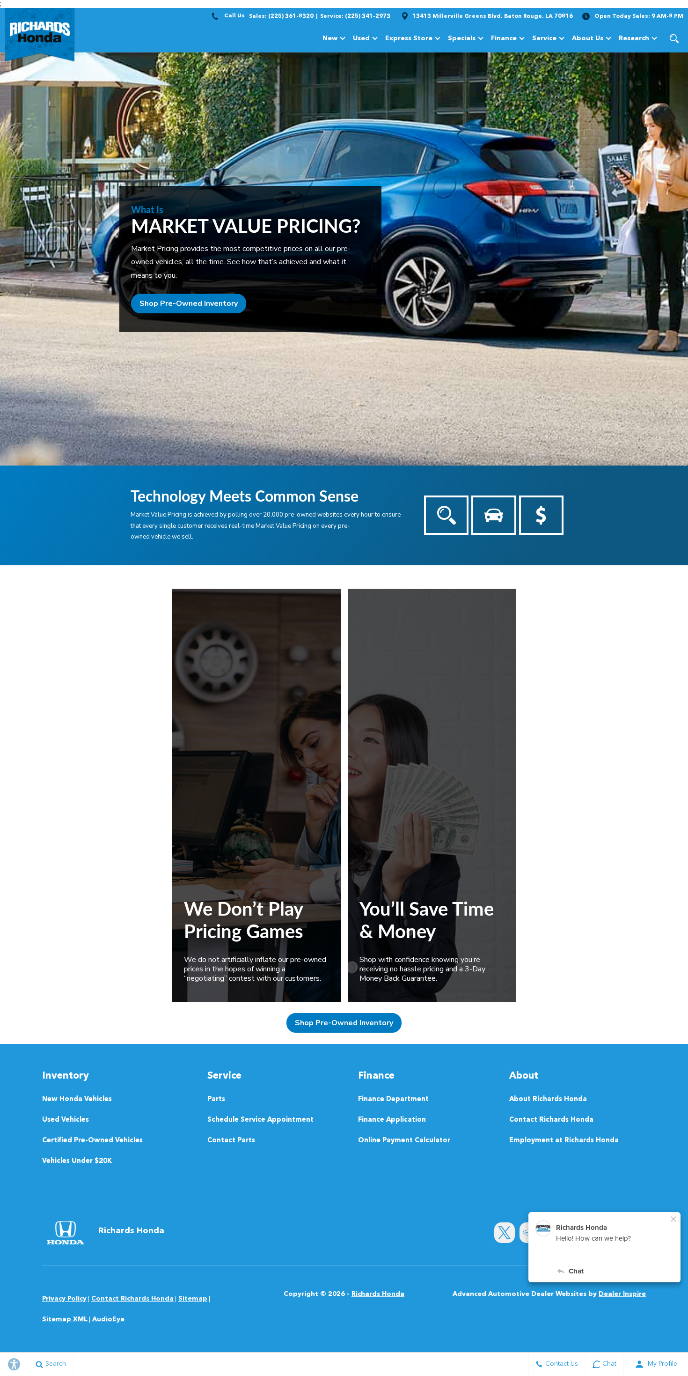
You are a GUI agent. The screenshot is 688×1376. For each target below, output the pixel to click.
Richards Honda (377, 1294)
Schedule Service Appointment (260, 1120)
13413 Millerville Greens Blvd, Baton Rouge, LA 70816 (492, 16)
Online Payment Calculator (404, 1140)
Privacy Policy (64, 1298)
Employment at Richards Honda (564, 1140)
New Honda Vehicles (77, 1099)
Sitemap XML (65, 1319)
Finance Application (392, 1120)
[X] (504, 1232)
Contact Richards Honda (551, 1120)
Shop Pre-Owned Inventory (188, 303)
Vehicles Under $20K (77, 1161)
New (329, 38)
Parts (216, 1099)
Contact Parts (231, 1140)
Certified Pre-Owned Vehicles (92, 1140)
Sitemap (192, 1298)
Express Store (408, 38)
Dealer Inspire (622, 1294)
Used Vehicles (65, 1120)
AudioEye (108, 1319)
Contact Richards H (132, 1298)
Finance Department (393, 1099)
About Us (587, 38)
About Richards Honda (548, 1099)
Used (361, 38)
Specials (462, 38)
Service (544, 38)
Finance (504, 38)
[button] (674, 38)
